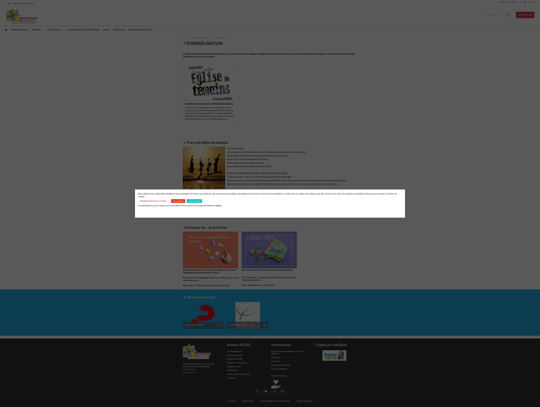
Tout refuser (178, 201)
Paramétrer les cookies (153, 201)
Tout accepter (194, 201)
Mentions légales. (214, 205)
